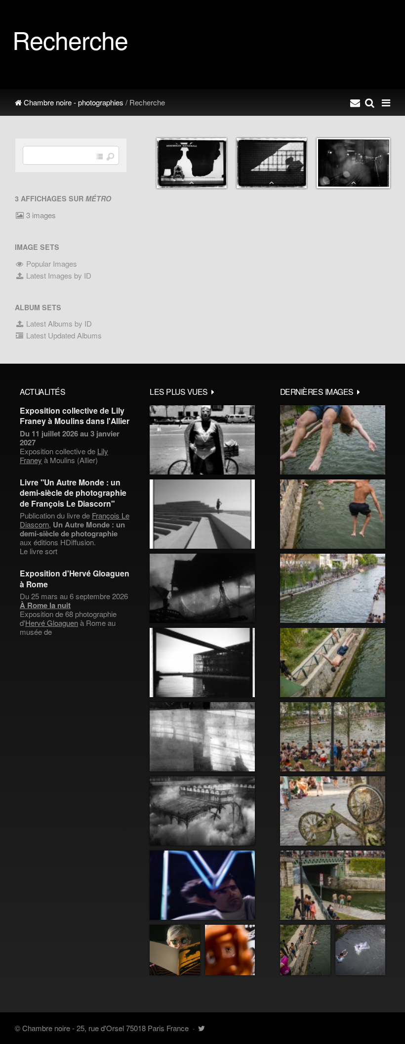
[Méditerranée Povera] (202, 514)
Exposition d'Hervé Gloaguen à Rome (74, 578)
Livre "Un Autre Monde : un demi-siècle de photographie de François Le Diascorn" (73, 492)
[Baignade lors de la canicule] (332, 440)
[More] (212, 391)
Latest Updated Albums (63, 335)
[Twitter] (201, 1028)
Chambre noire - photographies (72, 102)
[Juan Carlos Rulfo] (230, 950)
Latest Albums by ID (58, 323)
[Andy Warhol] (175, 950)
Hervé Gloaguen (51, 622)
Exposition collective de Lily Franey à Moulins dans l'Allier (74, 416)
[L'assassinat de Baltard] (202, 588)
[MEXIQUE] (202, 440)
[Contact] (355, 102)
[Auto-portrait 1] (202, 736)
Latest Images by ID (57, 275)
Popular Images (50, 263)
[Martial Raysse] (202, 885)
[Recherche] (370, 102)
